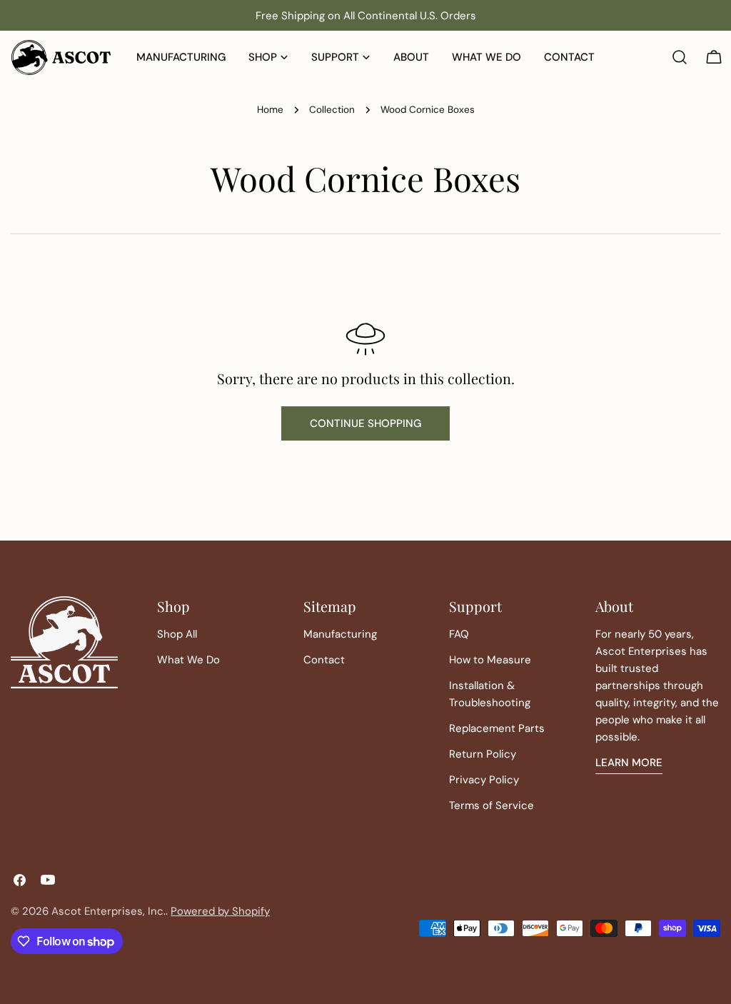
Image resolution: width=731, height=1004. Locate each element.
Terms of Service (491, 805)
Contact (324, 660)
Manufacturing (340, 634)
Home (270, 110)
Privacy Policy (484, 780)
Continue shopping (365, 423)
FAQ (459, 634)
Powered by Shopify (220, 911)
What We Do (188, 660)
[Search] (679, 57)
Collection (332, 110)
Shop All (177, 634)
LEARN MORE (628, 762)
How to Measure (490, 660)
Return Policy (482, 754)
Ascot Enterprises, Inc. (108, 911)
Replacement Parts (497, 728)
